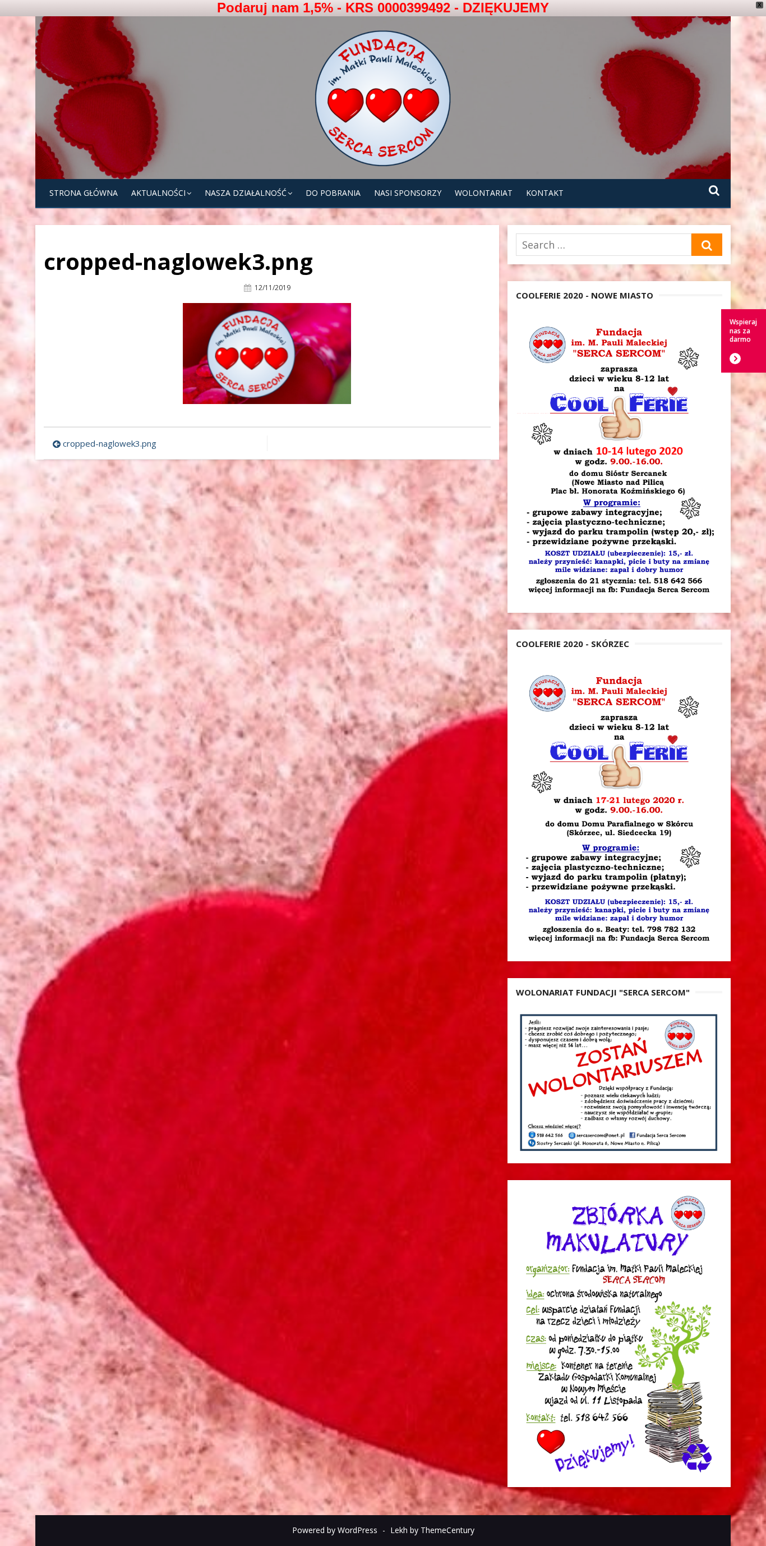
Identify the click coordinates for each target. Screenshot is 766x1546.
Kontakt (545, 192)
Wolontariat (484, 192)
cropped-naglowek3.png (109, 443)
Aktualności (158, 192)
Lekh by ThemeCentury (432, 1530)
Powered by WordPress (334, 1530)
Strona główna (83, 192)
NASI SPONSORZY (407, 192)
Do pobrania (333, 192)
